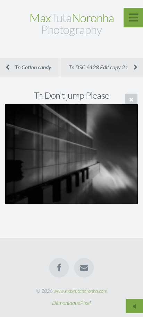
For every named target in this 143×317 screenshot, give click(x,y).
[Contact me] (84, 268)
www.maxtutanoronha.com (80, 291)
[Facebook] (59, 268)
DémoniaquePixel (71, 302)
